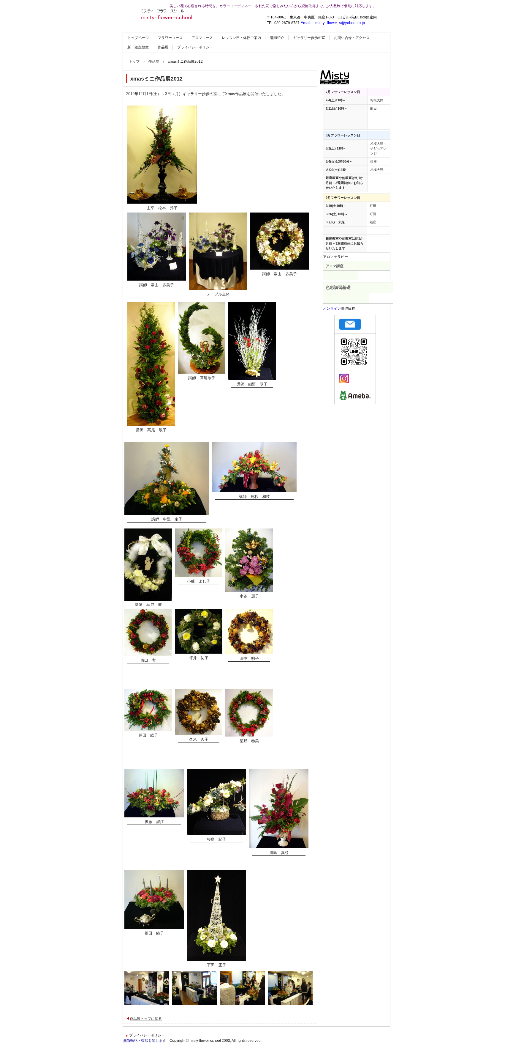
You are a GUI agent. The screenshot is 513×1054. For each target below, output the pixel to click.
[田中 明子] (249, 631)
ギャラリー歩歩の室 (309, 38)
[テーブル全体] (218, 251)
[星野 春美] (249, 713)
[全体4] (290, 988)
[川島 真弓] (278, 808)
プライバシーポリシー (195, 47)
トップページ (138, 38)
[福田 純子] (154, 899)
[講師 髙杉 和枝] (254, 467)
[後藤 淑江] (154, 793)
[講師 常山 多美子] (156, 246)
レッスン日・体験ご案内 (241, 38)
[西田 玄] (148, 632)
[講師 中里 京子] (166, 478)
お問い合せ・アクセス (352, 38)
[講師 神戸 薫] (148, 564)
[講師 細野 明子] (252, 341)
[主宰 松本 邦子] (162, 155)
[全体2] (194, 988)
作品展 (163, 47)
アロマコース (202, 38)
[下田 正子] (216, 915)
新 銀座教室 (138, 47)
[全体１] (146, 988)
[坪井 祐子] (198, 631)
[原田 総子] (148, 710)
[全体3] (242, 988)
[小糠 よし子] (198, 552)
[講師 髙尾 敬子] (151, 364)
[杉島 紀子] (216, 802)
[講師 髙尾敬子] (201, 338)
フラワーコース (170, 38)
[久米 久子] (198, 712)
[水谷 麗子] (249, 560)
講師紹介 (277, 38)
